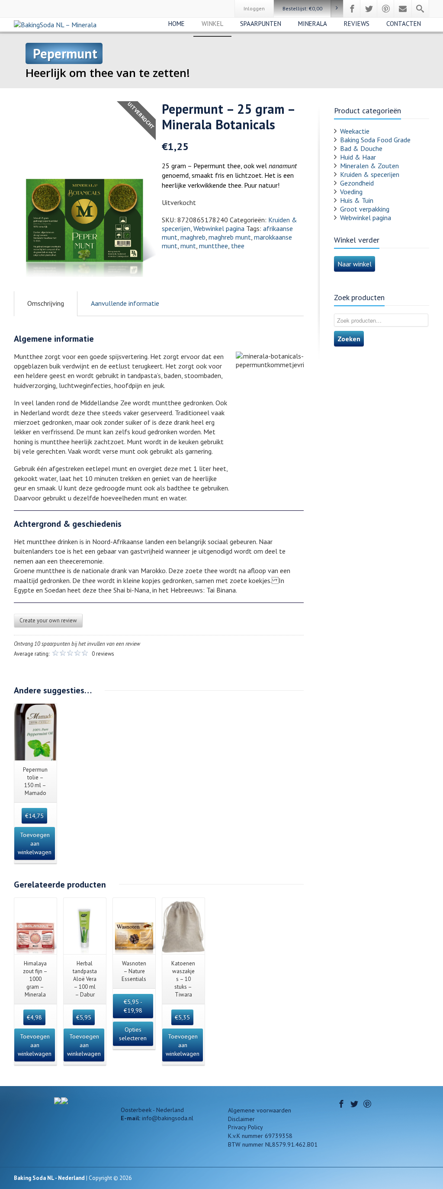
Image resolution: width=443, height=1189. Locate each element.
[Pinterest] (386, 8)
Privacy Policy (245, 1127)
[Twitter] (369, 8)
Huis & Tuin (356, 200)
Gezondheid (357, 183)
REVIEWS (356, 23)
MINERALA (312, 23)
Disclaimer (241, 1119)
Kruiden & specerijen (369, 174)
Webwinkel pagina (218, 228)
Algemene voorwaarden (259, 1110)
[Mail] (402, 8)
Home (176, 23)
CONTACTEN (403, 23)
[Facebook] (352, 8)
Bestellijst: (302, 8)
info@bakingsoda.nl (167, 1118)
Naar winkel (354, 264)
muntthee (213, 245)
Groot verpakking (364, 209)
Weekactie (354, 131)
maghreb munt (230, 237)
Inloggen (254, 8)
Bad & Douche (361, 148)
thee (237, 245)
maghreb (192, 237)
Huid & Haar (358, 157)
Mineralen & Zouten (369, 165)
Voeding (351, 191)
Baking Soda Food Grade (375, 139)
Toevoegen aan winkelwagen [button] (34, 843)
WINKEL (212, 23)
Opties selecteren (133, 1034)
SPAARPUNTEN (260, 23)
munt (188, 245)
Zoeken (348, 338)
